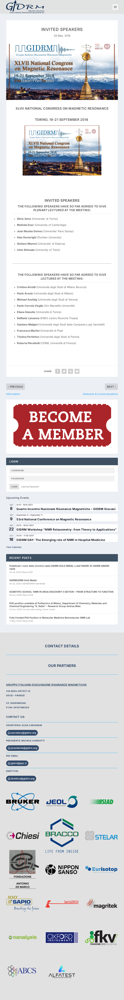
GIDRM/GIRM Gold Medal (23, 580)
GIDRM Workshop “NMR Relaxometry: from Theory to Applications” (66, 529)
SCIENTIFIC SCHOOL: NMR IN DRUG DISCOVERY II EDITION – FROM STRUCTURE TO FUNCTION (61, 591)
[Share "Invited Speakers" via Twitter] (64, 371)
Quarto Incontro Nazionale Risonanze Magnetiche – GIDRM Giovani (65, 509)
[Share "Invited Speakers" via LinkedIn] (70, 371)
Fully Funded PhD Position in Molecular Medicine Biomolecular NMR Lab (49, 617)
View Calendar (13, 547)
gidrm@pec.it (19, 763)
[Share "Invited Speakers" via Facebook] (57, 371)
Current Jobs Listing (32, 609)
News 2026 (27, 572)
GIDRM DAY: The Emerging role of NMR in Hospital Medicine (60, 540)
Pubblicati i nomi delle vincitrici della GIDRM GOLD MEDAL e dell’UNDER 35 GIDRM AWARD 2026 (59, 567)
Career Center (48, 609)
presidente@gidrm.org (24, 748)
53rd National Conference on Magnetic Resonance (53, 519)
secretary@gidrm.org (23, 732)
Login (14, 486)
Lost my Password (30, 486)
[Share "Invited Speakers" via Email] (77, 371)
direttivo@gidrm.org (22, 778)
